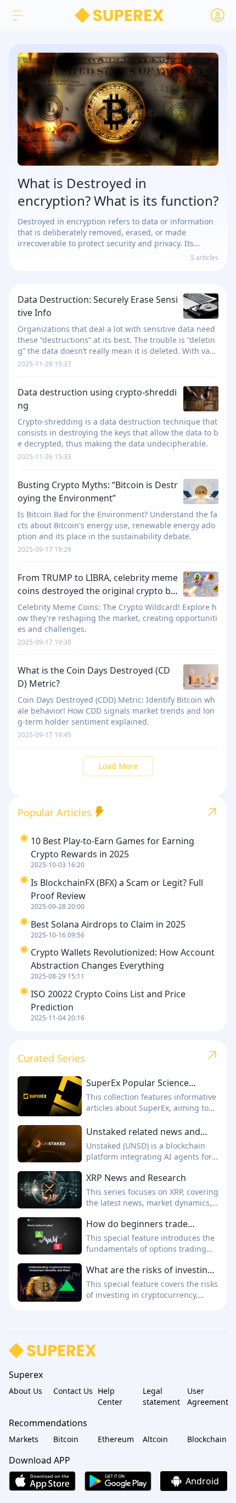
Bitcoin (65, 1439)
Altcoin (155, 1439)
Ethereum (116, 1439)
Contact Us (73, 1391)
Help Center (110, 1396)
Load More (118, 766)
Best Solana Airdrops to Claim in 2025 (108, 924)
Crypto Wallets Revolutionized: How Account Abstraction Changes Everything (123, 958)
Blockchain (207, 1439)
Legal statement (161, 1396)
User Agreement (207, 1396)
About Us (25, 1391)
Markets (23, 1439)
